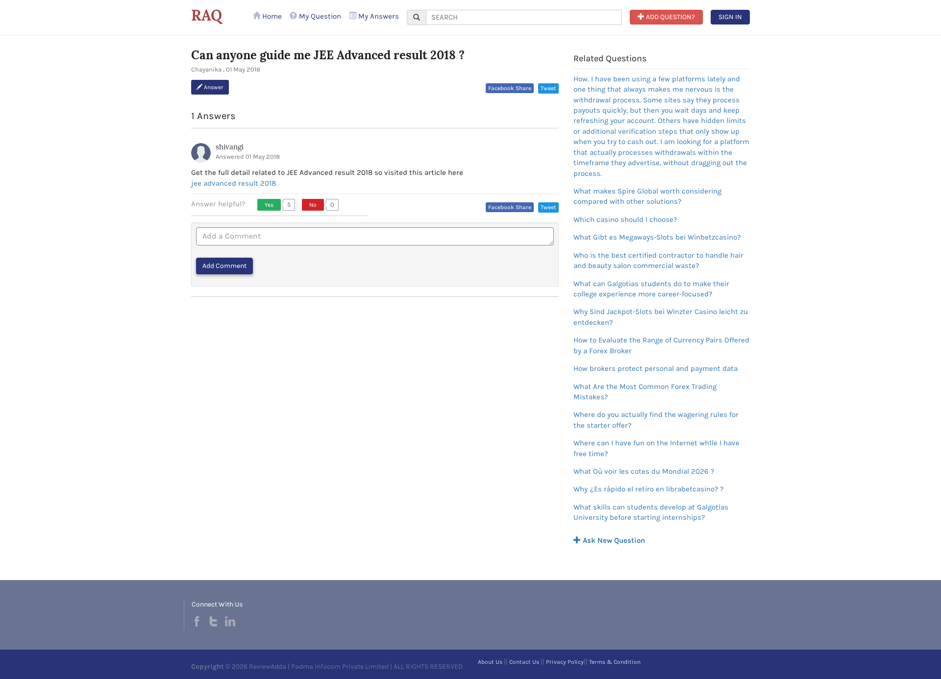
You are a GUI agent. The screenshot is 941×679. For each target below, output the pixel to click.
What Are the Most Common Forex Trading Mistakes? (645, 391)
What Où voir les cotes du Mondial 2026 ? (643, 471)
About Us (490, 661)
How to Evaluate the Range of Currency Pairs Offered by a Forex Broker (661, 345)
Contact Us (524, 661)
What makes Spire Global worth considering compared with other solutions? (647, 196)
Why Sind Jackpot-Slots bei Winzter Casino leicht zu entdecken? (660, 316)
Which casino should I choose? (625, 219)
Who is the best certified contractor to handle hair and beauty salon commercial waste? (658, 260)
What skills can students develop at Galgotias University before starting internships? (650, 512)
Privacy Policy (565, 661)
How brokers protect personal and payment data (655, 368)
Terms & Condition (615, 661)
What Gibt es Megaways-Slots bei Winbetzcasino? (657, 237)
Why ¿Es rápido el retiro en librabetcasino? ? (648, 489)
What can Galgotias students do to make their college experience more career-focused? (651, 288)
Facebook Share (509, 88)
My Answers (377, 16)
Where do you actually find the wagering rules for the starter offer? (656, 419)
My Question (319, 16)
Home (271, 16)
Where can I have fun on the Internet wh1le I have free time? (656, 448)
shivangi (230, 146)
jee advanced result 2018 (233, 183)
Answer (212, 87)
